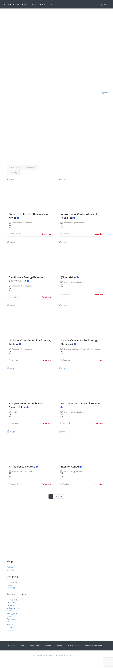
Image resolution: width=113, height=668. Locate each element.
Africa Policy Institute (22, 466)
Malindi (10, 624)
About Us (16, 4)
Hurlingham (12, 613)
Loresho (14, 360)
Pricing (27, 4)
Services (47, 645)
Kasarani (66, 234)
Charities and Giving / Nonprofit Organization (82, 349)
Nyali (9, 621)
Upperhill (66, 423)
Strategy (11, 587)
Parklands (11, 619)
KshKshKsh (6, 134)
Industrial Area (13, 608)
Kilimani (10, 611)
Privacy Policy (73, 645)
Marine (15, 412)
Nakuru (10, 630)
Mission (10, 585)
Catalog (10, 570)
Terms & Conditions (93, 645)
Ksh (3, 123)
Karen (9, 616)
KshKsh (4, 128)
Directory (11, 645)
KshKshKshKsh (7, 139)
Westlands (67, 484)
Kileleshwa (15, 234)
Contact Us (47, 4)
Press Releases (14, 582)
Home (6, 4)
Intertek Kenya (70, 466)
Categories (34, 645)
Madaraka (15, 297)
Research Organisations (22, 222)
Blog (36, 4)
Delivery (10, 567)
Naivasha (15, 423)
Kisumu (10, 627)
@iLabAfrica (68, 277)
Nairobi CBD (12, 600)
